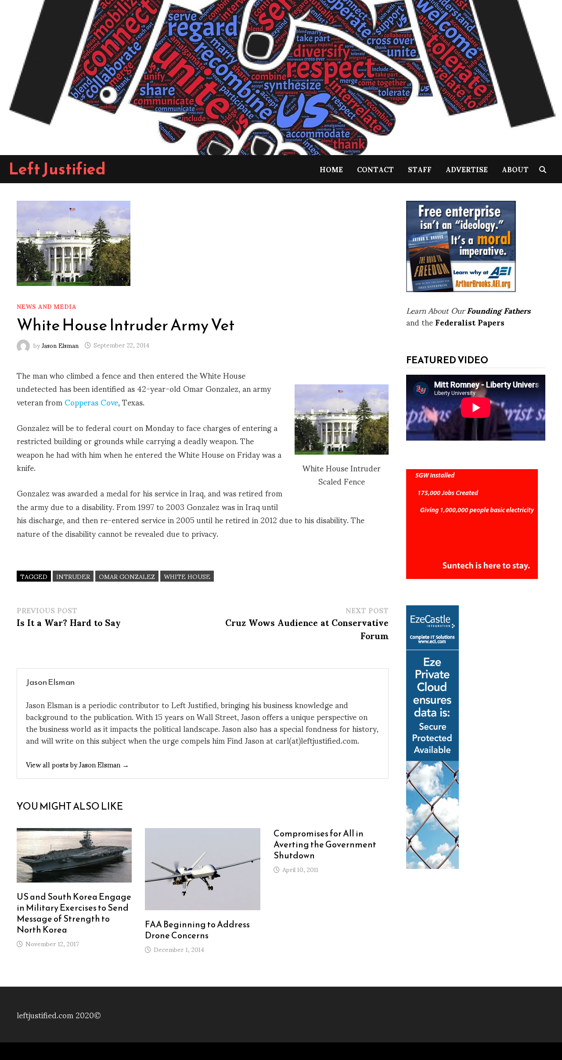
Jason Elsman (60, 345)
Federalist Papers (469, 321)
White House (187, 576)
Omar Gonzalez (127, 576)
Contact (375, 169)
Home (331, 169)
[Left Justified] (281, 75)
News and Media (46, 306)
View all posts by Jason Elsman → (77, 764)
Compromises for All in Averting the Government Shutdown (325, 844)
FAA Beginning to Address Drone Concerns (197, 930)
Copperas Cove (91, 401)
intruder (73, 576)
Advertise (467, 169)
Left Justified (57, 169)
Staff (420, 169)
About (515, 169)
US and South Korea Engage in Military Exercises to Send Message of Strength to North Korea (74, 913)
